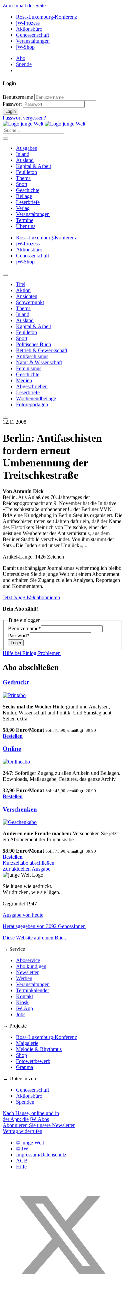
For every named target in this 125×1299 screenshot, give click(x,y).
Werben (24, 978)
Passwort (12, 104)
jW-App (24, 1008)
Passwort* (19, 635)
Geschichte (27, 190)
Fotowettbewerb (33, 1061)
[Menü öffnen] (5, 139)
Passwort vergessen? (24, 118)
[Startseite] (44, 124)
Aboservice (28, 960)
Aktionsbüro (29, 29)
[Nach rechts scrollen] (5, 418)
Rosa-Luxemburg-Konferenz (46, 17)
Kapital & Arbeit (33, 166)
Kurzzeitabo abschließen (28, 863)
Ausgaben (26, 148)
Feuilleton (26, 172)
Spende (24, 64)
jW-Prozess (28, 23)
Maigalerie (27, 1043)
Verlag (23, 208)
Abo (20, 58)
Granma (24, 1067)
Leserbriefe (28, 202)
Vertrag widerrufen (22, 1131)
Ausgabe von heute (23, 915)
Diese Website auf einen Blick (34, 937)
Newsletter (27, 972)
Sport (21, 184)
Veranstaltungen (33, 41)
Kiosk (22, 1002)
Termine (24, 220)
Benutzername (18, 97)
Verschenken (20, 809)
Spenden (25, 1102)
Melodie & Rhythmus (39, 1049)
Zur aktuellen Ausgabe (26, 869)
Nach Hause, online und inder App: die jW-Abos (31, 1116)
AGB (22, 1160)
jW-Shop (25, 47)
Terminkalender (32, 990)
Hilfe (21, 1166)
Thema (23, 178)
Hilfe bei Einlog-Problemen (32, 653)
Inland (22, 154)
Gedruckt (16, 682)
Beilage (24, 196)
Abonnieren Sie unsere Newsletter (39, 1125)
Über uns (25, 226)
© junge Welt (30, 1142)
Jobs (20, 1014)
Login (10, 111)
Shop (21, 1055)
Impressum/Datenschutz (41, 1154)
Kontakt (24, 996)
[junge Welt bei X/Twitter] (62, 1293)
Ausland (25, 160)
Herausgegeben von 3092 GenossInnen (44, 926)
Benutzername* (24, 628)
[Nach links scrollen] (5, 275)
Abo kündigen (31, 966)
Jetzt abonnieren (31, 597)
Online (12, 748)
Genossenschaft (32, 35)
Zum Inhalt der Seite (24, 5)
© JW (22, 1148)
